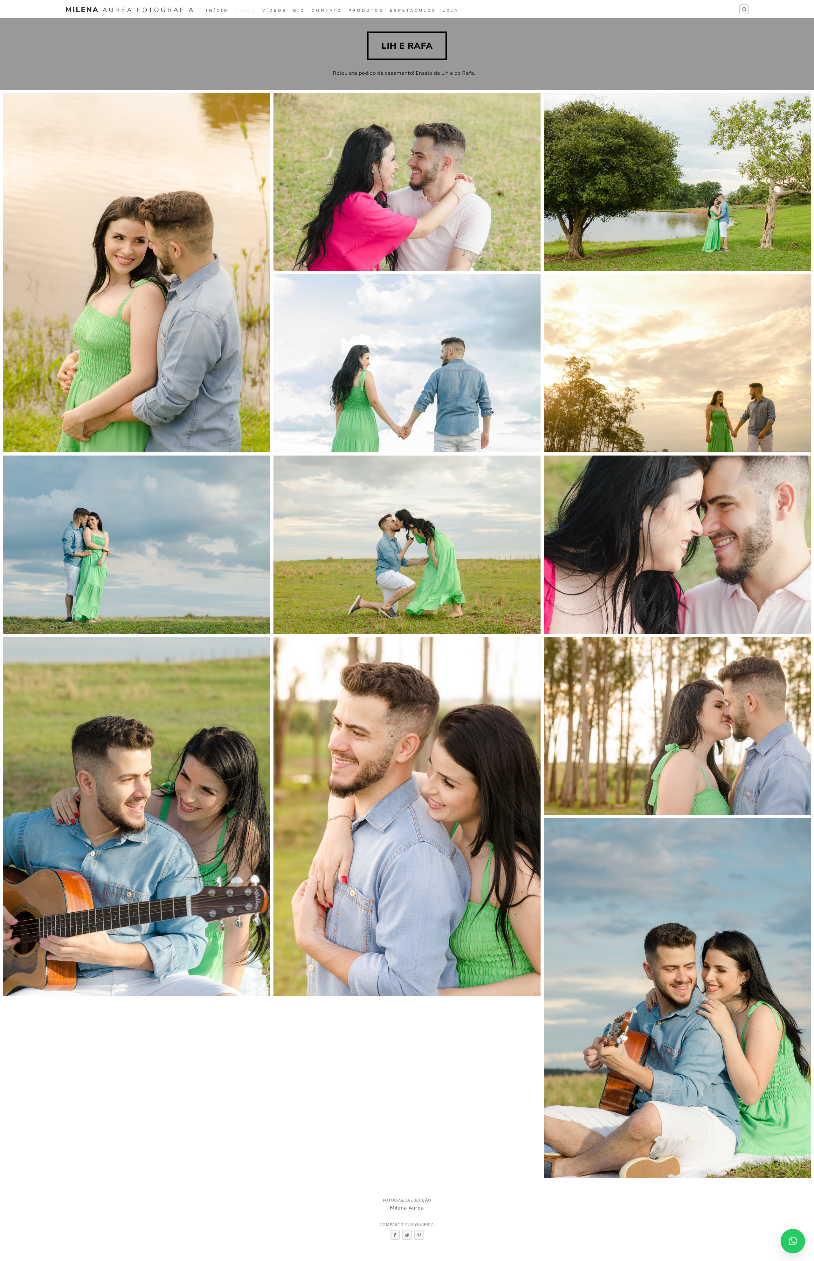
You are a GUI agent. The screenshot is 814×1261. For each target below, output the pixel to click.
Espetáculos (413, 10)
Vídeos (274, 10)
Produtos (365, 10)
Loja (451, 10)
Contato (327, 10)
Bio (299, 10)
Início (217, 10)
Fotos (245, 10)
